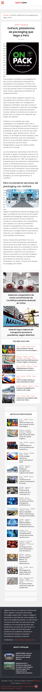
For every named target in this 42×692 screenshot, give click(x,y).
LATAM (16, 25)
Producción (22, 499)
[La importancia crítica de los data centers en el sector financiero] (13, 533)
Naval (28, 346)
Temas (33, 346)
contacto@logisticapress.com (24, 640)
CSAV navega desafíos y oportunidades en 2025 (25, 381)
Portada (6, 15)
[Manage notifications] (36, 686)
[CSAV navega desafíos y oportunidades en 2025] (13, 456)
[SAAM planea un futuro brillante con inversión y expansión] (13, 445)
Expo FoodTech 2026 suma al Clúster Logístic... (26, 437)
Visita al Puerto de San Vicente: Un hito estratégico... (27, 349)
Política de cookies (30, 686)
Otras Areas (29, 581)
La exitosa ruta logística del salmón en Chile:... (26, 399)
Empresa (19, 356)
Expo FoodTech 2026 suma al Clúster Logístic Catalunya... (27, 361)
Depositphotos (26, 683)
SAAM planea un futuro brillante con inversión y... (25, 369)
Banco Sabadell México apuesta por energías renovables (27, 514)
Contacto (19, 688)
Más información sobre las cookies (12, 686)
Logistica (29, 366)
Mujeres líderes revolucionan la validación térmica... (27, 525)
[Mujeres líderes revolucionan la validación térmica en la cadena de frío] (13, 522)
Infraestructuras (24, 509)
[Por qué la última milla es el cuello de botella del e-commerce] (13, 581)
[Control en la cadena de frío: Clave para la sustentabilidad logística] (13, 490)
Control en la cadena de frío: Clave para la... (25, 492)
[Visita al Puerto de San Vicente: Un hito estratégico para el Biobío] (13, 422)
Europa (31, 356)
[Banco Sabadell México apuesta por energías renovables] (13, 511)
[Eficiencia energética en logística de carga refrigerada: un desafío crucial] (13, 469)
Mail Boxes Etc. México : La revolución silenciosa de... (24, 560)
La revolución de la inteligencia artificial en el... (26, 503)
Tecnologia (27, 358)
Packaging (24, 25)
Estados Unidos (28, 578)
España (25, 356)
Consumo (22, 541)
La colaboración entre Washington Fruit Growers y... (26, 549)
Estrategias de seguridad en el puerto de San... (25, 572)
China (21, 578)
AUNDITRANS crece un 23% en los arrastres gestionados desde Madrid (24, 656)
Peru (26, 530)
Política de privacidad (8, 688)
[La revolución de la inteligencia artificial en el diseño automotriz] (13, 501)
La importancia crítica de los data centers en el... (26, 535)
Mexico (31, 386)
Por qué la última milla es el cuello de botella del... (26, 586)
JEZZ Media (36, 681)
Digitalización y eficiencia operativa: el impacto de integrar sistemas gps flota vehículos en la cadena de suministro (24, 668)
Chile (17, 346)
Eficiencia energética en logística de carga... (25, 389)
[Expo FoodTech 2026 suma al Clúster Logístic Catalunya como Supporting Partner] (13, 433)
